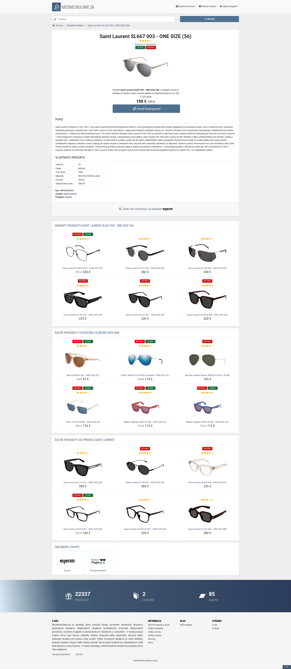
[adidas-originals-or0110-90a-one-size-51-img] (207, 406)
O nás (214, 625)
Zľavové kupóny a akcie (158, 625)
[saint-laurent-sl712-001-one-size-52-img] (83, 467)
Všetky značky (154, 632)
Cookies (215, 628)
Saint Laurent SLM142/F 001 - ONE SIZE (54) (145, 529)
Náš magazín (186, 625)
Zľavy (150, 642)
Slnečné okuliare (208, 6)
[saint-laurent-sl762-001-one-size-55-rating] (83, 285)
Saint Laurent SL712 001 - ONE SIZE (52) (82, 482)
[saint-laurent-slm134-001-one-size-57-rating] (83, 239)
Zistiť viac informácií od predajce (142, 209)
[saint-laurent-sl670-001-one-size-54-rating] (83, 500)
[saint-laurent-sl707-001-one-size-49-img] (145, 253)
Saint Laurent (70, 194)
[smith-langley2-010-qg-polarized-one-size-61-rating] (145, 346)
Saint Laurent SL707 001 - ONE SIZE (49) (145, 268)
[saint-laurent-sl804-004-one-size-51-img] (207, 467)
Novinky (151, 639)
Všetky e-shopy (155, 635)
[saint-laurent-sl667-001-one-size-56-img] (145, 299)
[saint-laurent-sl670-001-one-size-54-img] (83, 514)
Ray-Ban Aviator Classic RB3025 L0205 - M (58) (207, 375)
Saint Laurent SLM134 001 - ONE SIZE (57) (83, 268)
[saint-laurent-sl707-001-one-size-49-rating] (145, 239)
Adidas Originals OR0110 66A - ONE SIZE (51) (145, 422)
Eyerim (68, 197)
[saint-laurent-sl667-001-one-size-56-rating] (145, 285)
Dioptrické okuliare (186, 6)
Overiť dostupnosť (148, 109)
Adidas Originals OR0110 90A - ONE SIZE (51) (207, 422)
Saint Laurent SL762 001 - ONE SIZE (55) (82, 315)
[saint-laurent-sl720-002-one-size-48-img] (207, 514)
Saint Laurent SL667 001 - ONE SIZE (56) (145, 315)
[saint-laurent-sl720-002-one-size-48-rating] (207, 500)
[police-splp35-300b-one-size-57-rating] (83, 392)
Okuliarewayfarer (61, 654)
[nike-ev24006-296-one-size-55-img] (83, 360)
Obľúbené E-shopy (67, 547)
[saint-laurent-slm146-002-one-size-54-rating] (207, 285)
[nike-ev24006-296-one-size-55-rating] (83, 346)
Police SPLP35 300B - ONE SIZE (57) (83, 422)
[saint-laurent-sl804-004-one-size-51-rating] (207, 453)
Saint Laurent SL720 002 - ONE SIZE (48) (207, 529)
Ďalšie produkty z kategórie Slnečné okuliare (87, 332)
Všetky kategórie (229, 6)
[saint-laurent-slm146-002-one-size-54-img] (207, 299)
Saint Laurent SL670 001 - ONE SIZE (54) (82, 529)
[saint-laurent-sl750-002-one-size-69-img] (207, 253)
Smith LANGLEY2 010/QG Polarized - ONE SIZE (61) (145, 375)
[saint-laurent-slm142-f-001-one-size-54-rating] (145, 500)
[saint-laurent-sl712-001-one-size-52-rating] (83, 453)
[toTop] (287, 667)
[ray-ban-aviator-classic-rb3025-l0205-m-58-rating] (207, 346)
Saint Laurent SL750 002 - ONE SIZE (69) (207, 268)
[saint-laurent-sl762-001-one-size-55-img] (83, 299)
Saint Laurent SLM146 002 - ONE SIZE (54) (207, 315)
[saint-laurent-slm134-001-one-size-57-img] (83, 253)
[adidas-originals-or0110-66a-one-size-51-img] (145, 406)
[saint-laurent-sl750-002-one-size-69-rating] (207, 239)
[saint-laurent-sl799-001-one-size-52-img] (145, 467)
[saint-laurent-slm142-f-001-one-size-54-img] (145, 514)
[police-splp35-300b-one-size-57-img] (83, 406)
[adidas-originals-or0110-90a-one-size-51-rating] (207, 392)
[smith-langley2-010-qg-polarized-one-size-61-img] (145, 360)
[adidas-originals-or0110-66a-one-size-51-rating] (145, 392)
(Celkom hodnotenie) (145, 44)
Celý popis (147, 96)
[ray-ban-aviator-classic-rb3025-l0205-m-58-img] (207, 360)
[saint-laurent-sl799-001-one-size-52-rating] (145, 453)
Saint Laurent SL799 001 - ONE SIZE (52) (145, 482)
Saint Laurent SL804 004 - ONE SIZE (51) (207, 482)
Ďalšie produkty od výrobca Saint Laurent (84, 440)
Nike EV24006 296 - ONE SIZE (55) (83, 375)
